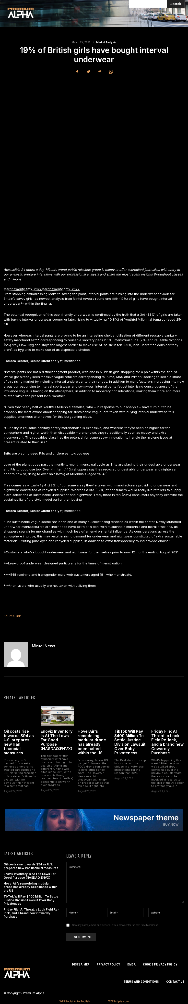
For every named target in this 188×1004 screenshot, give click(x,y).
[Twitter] (88, 72)
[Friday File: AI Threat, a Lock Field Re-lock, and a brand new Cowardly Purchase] (167, 716)
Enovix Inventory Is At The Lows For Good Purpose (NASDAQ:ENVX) (56, 740)
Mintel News (43, 646)
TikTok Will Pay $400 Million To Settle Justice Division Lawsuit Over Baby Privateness (129, 742)
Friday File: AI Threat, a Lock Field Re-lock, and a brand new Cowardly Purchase (167, 742)
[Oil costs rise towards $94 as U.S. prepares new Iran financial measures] (20, 716)
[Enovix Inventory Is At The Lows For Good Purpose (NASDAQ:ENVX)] (57, 716)
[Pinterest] (100, 72)
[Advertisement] (94, 115)
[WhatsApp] (111, 72)
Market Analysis (106, 42)
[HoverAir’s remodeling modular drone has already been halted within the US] (94, 716)
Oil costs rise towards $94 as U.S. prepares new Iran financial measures (19, 742)
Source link (12, 616)
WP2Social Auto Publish (74, 1001)
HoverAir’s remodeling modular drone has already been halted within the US (92, 742)
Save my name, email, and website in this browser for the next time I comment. (115, 925)
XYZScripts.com (118, 1001)
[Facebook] (77, 72)
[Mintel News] (16, 654)
